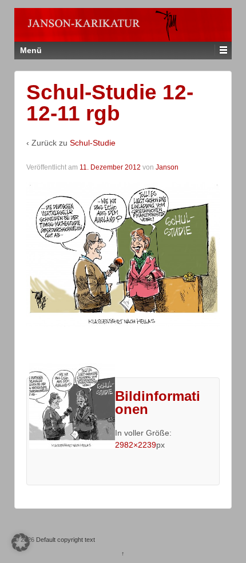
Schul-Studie (93, 142)
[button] (20, 542)
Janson (167, 167)
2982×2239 (135, 444)
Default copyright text (64, 539)
